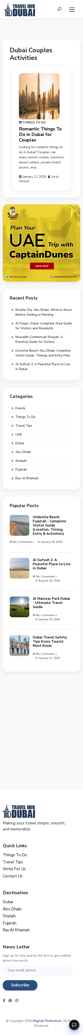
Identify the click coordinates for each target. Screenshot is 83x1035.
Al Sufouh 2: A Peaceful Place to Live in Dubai (42, 366)
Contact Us (13, 876)
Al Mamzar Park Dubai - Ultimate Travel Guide (51, 602)
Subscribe (20, 985)
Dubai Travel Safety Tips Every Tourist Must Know (50, 641)
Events (20, 408)
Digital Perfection (47, 1021)
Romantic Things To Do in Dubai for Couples (40, 134)
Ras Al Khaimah (27, 478)
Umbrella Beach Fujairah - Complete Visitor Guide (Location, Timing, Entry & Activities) (49, 525)
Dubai (19, 443)
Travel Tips (23, 425)
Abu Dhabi (23, 452)
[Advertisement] (41, 720)
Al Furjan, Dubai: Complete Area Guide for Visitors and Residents (43, 325)
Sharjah (21, 461)
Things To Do (34, 123)
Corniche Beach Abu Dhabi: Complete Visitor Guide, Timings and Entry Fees (43, 353)
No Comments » (23, 542)
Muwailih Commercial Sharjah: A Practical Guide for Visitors (39, 339)
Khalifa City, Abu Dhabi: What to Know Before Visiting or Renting (43, 312)
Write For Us (14, 869)
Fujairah (21, 469)
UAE (18, 434)
